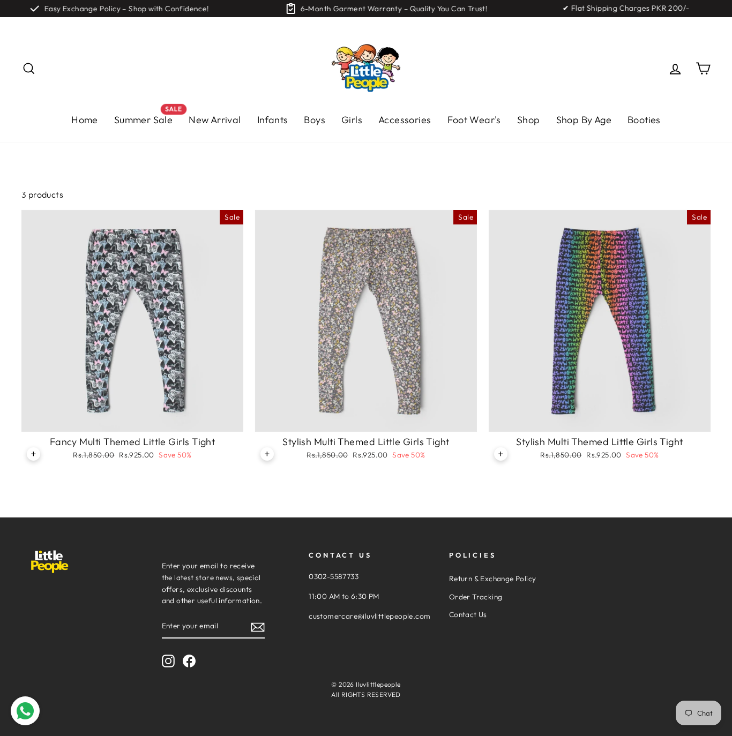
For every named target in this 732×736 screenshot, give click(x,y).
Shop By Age (583, 120)
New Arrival (215, 120)
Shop (528, 120)
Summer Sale (147, 117)
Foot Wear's (474, 120)
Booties (644, 120)
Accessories (404, 120)
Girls (351, 120)
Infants (272, 120)
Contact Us (468, 614)
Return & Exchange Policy (492, 578)
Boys (314, 120)
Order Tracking (476, 597)
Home (84, 120)
